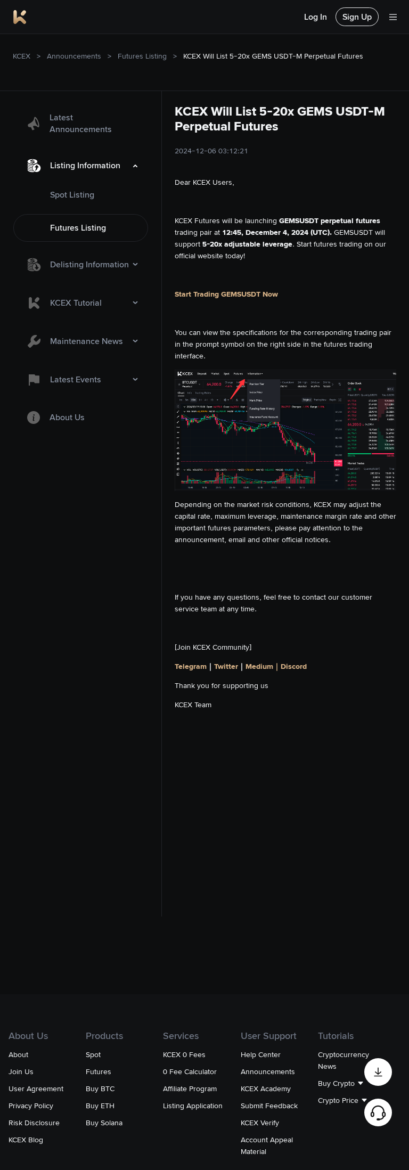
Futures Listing (142, 56)
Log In (315, 16)
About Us (67, 417)
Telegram (191, 666)
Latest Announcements (81, 123)
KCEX (21, 56)
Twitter (226, 666)
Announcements (74, 56)
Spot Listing (72, 194)
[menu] (81, 268)
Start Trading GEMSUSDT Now (226, 294)
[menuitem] (81, 123)
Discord (294, 666)
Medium (259, 666)
